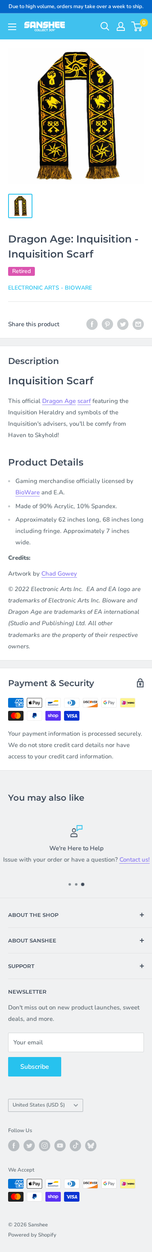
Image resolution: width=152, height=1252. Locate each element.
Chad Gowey (59, 574)
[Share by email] (138, 324)
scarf (84, 401)
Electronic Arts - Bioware (50, 288)
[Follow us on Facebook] (13, 1145)
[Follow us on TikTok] (75, 1145)
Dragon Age (59, 401)
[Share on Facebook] (92, 324)
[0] (137, 26)
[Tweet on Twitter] (122, 324)
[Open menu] (12, 27)
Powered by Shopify (32, 1235)
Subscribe (34, 1066)
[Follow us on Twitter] (29, 1145)
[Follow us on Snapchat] (90, 1145)
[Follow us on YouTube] (60, 1145)
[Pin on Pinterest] (107, 324)
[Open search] (105, 26)
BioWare (27, 492)
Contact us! (134, 860)
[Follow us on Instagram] (44, 1145)
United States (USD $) (39, 1105)
